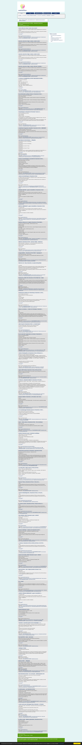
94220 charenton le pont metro (39, 367)
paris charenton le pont (23, 513)
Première (21, 735)
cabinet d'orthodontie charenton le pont (39, 448)
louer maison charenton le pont (36, 156)
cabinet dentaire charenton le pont (36, 447)
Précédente (25, 735)
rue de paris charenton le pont (36, 219)
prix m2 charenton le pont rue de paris (28, 526)
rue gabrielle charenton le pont (34, 239)
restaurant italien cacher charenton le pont (23, 289)
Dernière (31, 735)
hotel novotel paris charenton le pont (27, 464)
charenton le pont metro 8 (34, 76)
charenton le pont (38, 13)
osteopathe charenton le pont (29, 394)
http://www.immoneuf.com (24, 135)
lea (30, 13)
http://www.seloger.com (23, 217)
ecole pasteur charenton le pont (29, 109)
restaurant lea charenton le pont (28, 288)
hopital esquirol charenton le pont (28, 156)
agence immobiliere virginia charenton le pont (26, 606)
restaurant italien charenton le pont (33, 289)
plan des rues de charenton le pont (56, 36)
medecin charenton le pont (28, 250)
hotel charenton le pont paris (25, 465)
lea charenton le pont (26, 37)
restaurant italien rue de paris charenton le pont (38, 288)
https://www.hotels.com (23, 463)
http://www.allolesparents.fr (24, 107)
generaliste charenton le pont (30, 634)
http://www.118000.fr (23, 89)
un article (44, 15)
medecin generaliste (47, 13)
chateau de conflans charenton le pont (38, 109)
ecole (56, 13)
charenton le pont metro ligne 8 (27, 75)
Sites (28, 15)
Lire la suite (20, 72)
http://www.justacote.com (24, 237)
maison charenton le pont (36, 671)
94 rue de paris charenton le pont (36, 393)
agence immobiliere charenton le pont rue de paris (29, 202)
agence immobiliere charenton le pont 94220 (26, 527)
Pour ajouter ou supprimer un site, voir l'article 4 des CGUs (27, 739)
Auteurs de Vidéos (32, 15)
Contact (52, 15)
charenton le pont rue (33, 377)
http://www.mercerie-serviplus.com (25, 74)
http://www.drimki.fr (23, 525)
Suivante (28, 735)
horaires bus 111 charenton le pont (36, 75)
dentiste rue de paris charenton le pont (27, 447)
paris (22, 13)
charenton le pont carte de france (30, 702)
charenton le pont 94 (22, 407)
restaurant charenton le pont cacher (37, 619)
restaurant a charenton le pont (29, 620)
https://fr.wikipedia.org (23, 154)
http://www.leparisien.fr (23, 715)
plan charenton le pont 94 (32, 579)
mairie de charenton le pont (33, 717)
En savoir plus (61, 743)
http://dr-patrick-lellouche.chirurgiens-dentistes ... (27, 446)
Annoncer (48, 15)
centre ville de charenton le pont (36, 670)
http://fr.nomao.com (23, 477)
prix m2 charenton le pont (36, 526)
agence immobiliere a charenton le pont (26, 219)
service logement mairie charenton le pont (36, 716)
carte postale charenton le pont (26, 701)
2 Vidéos (24, 25)
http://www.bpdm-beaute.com (24, 577)
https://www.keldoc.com (23, 729)
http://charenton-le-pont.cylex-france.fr (26, 500)
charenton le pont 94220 (36, 238)
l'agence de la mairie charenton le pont (37, 275)
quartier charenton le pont (26, 717)
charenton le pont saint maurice (27, 155)
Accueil (19, 15)
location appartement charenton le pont (57, 41)
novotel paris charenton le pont (35, 464)
